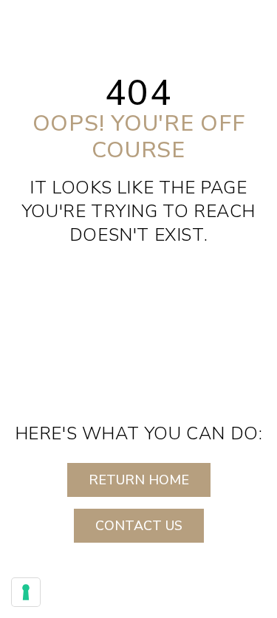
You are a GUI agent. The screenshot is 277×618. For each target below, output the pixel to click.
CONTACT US (138, 526)
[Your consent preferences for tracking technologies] (26, 592)
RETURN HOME (139, 480)
